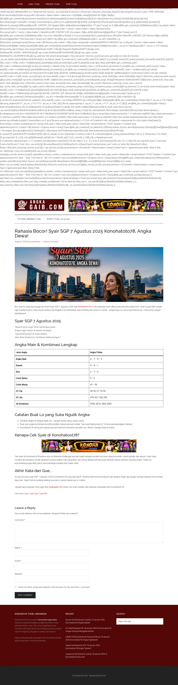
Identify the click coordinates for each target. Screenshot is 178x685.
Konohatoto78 (84, 306)
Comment (20, 520)
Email (18, 561)
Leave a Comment (50, 242)
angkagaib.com (56, 487)
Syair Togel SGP (40, 494)
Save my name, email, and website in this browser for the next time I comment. (54, 587)
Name (18, 548)
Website (18, 574)
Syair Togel (29, 494)
